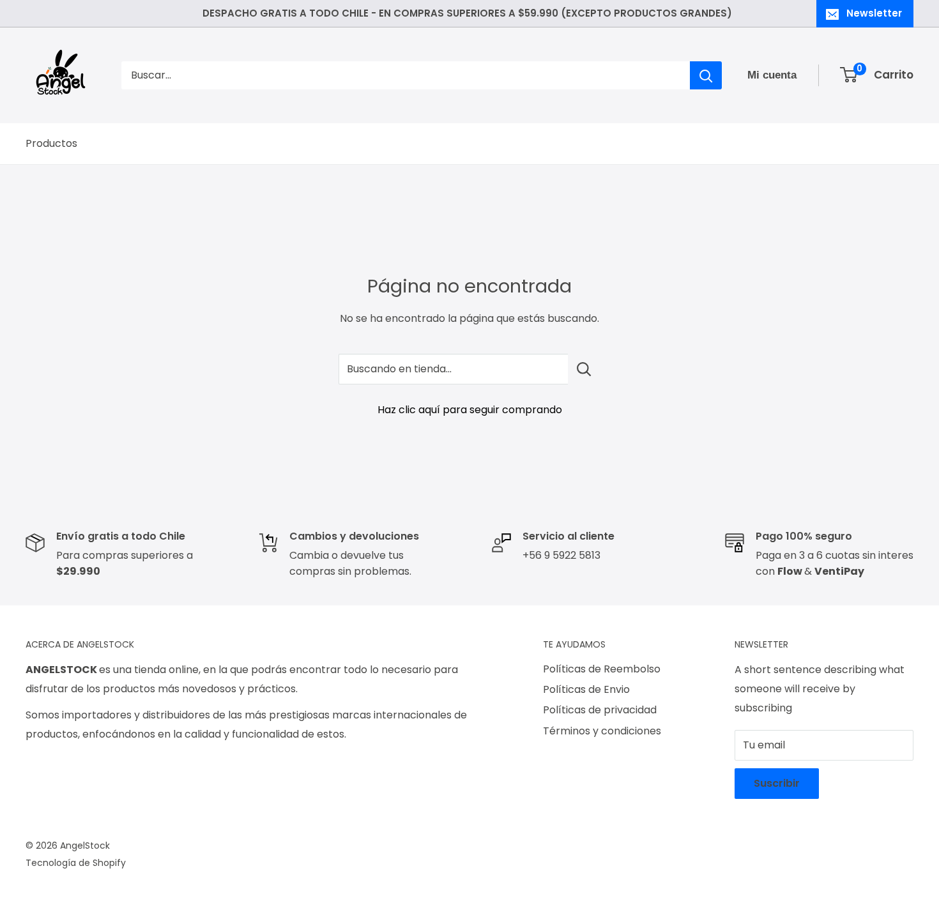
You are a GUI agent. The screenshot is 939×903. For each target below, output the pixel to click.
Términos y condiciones (602, 731)
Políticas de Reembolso (601, 669)
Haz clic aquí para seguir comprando (470, 409)
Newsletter (874, 13)
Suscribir (777, 783)
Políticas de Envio (586, 689)
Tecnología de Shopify (76, 862)
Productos (51, 143)
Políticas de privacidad (600, 709)
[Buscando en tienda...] (584, 369)
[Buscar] (706, 75)
